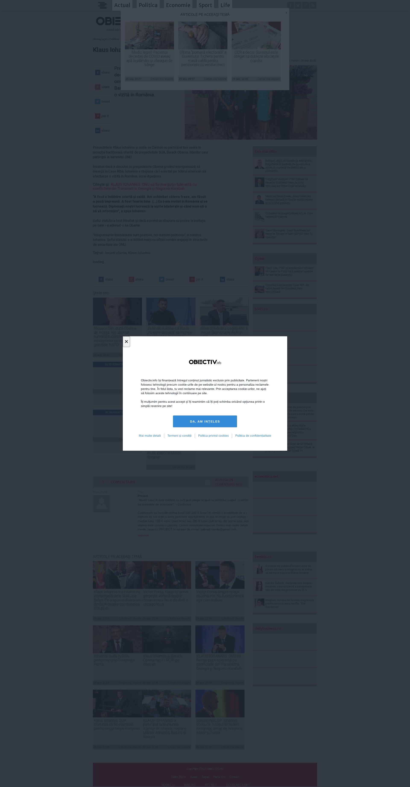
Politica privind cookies (213, 435)
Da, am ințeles (205, 421)
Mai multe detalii (150, 435)
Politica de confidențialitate (253, 435)
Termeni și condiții (179, 435)
